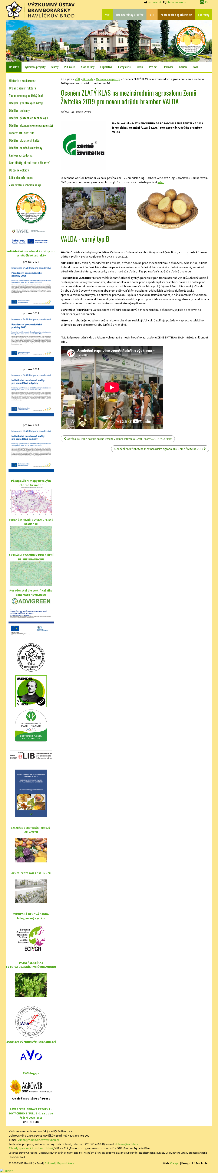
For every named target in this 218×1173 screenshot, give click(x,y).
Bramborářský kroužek (129, 14)
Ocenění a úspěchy (108, 79)
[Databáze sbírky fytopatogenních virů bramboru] (31, 985)
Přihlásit (50, 1163)
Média (140, 67)
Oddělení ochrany (19, 110)
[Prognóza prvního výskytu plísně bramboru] (31, 538)
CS (202, 2)
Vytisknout (154, 2)
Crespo (174, 1163)
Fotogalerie (124, 67)
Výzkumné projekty (34, 67)
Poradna (168, 67)
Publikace (69, 67)
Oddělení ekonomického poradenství (31, 125)
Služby (54, 67)
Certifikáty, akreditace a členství (29, 162)
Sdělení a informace (21, 177)
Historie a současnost (22, 80)
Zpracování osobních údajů (25, 185)
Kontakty (203, 14)
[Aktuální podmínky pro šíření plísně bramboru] (31, 573)
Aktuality (14, 67)
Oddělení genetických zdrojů (26, 103)
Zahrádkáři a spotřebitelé (176, 14)
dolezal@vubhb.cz (126, 1144)
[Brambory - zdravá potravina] (191, 40)
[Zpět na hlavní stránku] (40, 10)
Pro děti (153, 67)
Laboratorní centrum (21, 132)
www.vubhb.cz (50, 1140)
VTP (152, 14)
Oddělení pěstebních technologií (28, 117)
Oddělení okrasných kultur (24, 140)
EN (206, 2)
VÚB (107, 14)
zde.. (161, 182)
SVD (195, 67)
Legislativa (106, 67)
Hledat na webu (176, 2)
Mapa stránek (65, 1163)
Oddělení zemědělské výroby (25, 147)
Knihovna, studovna (21, 155)
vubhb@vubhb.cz (29, 1140)
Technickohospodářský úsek (26, 95)
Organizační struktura (22, 88)
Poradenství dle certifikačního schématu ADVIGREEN (31, 593)
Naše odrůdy (87, 67)
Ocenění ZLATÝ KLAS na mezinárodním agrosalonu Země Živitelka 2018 (159, 449)
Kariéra (183, 67)
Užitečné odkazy (19, 170)
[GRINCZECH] (31, 850)
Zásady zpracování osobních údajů (31, 1148)
